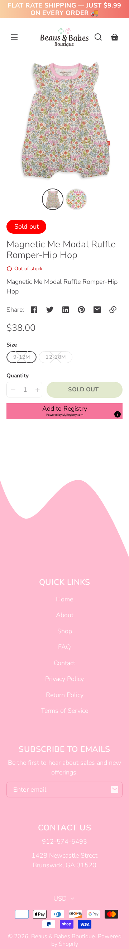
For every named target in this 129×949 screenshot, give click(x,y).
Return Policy (64, 695)
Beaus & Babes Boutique (63, 936)
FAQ (64, 647)
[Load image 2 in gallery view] (76, 199)
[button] (98, 37)
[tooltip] (117, 414)
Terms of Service (64, 710)
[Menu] (14, 37)
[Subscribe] (115, 789)
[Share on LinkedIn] (65, 310)
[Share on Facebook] (34, 310)
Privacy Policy (64, 678)
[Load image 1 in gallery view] (52, 199)
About (64, 615)
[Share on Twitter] (50, 310)
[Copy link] (113, 310)
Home (64, 599)
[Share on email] (97, 310)
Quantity (17, 375)
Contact (64, 663)
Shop (64, 631)
